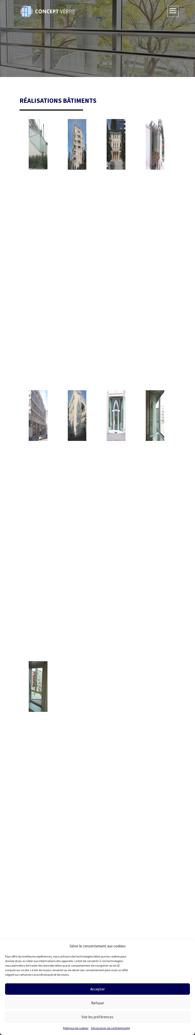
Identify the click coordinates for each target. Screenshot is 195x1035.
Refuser (97, 1003)
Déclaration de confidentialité (110, 1028)
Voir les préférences (97, 1016)
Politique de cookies (75, 1028)
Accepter (97, 989)
